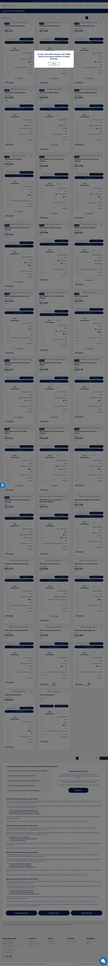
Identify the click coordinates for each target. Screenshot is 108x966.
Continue (54, 63)
